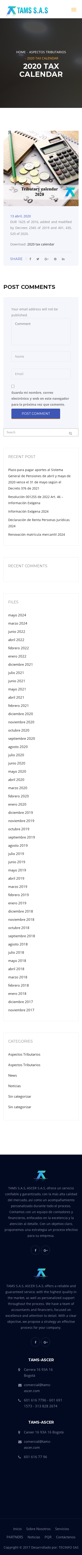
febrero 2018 (18, 985)
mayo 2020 (17, 771)
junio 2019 (16, 862)
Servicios (62, 1528)
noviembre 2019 (21, 820)
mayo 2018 (17, 960)
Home (21, 52)
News (12, 1075)
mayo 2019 (17, 870)
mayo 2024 (17, 615)
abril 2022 (16, 639)
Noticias (14, 1086)
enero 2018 (17, 993)
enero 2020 (17, 804)
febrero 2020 (18, 796)
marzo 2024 (17, 623)
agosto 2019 (18, 845)
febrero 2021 (18, 705)
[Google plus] (45, 1250)
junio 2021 (16, 681)
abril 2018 (16, 969)
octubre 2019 (18, 829)
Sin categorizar (19, 1096)
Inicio (17, 1528)
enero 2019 (17, 903)
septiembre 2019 (21, 837)
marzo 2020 (17, 787)
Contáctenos (65, 1537)
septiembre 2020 (21, 738)
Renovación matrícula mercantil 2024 (36, 534)
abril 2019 (16, 878)
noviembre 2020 (21, 722)
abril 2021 (16, 697)
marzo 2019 (17, 886)
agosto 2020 (18, 746)
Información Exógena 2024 (28, 511)
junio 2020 (16, 763)
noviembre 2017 (21, 1010)
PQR (48, 1537)
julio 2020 (16, 755)
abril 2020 (16, 779)
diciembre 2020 (20, 713)
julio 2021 (16, 672)
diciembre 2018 (20, 911)
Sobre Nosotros (38, 1528)
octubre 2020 (18, 730)
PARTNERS (15, 1537)
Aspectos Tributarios (47, 52)
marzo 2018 (17, 977)
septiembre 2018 (21, 936)
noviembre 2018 (21, 919)
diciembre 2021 (20, 664)
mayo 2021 (17, 689)
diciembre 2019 (20, 812)
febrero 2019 (18, 894)
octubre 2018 (18, 927)
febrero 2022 (18, 648)
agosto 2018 (18, 944)
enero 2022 (17, 656)
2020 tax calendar (40, 244)
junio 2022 (16, 631)
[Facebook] (35, 1250)
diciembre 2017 (20, 1001)
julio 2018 (16, 952)
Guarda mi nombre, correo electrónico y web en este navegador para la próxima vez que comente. (40, 398)
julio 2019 (16, 853)
